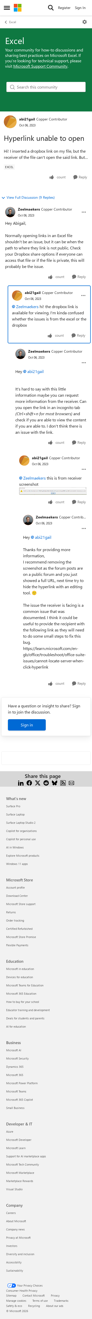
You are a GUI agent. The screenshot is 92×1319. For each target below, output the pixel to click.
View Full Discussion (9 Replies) (31, 197)
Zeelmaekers (29, 209)
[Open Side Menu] (7, 8)
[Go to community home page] (17, 8)
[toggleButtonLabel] (84, 21)
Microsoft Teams (16, 1091)
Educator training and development (28, 1010)
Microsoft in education (20, 969)
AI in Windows (15, 847)
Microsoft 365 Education (21, 993)
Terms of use (40, 1301)
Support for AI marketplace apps (26, 1156)
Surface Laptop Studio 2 (21, 823)
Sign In (80, 7)
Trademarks (61, 1301)
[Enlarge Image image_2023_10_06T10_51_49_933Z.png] (53, 491)
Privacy (55, 1295)
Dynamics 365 (15, 1067)
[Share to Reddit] (46, 782)
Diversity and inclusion (20, 1254)
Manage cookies (16, 1301)
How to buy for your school (22, 1002)
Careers (11, 1213)
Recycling (34, 1306)
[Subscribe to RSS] (63, 782)
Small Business (15, 1108)
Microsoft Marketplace (20, 1173)
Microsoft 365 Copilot (19, 1099)
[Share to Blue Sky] (54, 782)
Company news (15, 1229)
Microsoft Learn (16, 1148)
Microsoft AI (13, 1050)
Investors (11, 1246)
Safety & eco (14, 1306)
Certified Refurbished (19, 929)
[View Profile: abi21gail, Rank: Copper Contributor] (10, 121)
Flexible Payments (17, 945)
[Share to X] (37, 782)
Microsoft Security (17, 1058)
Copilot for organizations (21, 831)
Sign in (27, 724)
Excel (12, 22)
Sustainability (14, 1270)
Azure (9, 1131)
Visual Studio (14, 1189)
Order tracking (15, 920)
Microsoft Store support (21, 904)
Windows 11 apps (17, 864)
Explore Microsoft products (22, 855)
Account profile (15, 887)
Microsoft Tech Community (22, 1164)
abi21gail (27, 119)
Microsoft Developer (18, 1140)
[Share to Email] (71, 782)
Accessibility (13, 1262)
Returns (11, 912)
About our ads (54, 1306)
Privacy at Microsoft (18, 1237)
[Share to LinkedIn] (21, 782)
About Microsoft (16, 1221)
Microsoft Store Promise (21, 937)
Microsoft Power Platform (22, 1083)
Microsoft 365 (14, 1075)
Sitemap (11, 1295)
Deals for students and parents (25, 1018)
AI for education (16, 1026)
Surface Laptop (15, 814)
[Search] (51, 8)
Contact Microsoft (33, 1295)
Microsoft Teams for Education (24, 985)
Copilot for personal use (21, 839)
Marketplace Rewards (19, 1181)
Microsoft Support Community (40, 66)
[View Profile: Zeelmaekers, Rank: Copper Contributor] (10, 212)
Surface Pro (13, 806)
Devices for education (19, 977)
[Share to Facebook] (29, 782)
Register (64, 7)
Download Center (17, 896)
